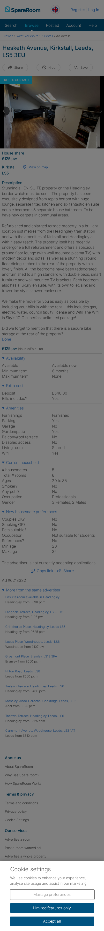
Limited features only (52, 907)
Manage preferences (52, 894)
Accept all (52, 921)
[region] (52, 896)
